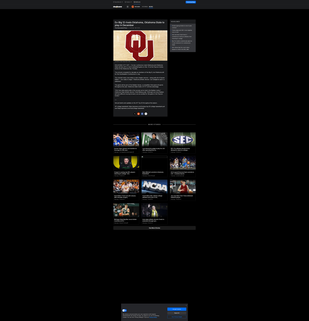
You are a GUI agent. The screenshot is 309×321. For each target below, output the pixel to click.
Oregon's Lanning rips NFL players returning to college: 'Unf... (124, 173)
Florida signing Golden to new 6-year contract (182, 26)
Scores (145, 6)
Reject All (176, 313)
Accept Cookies (177, 309)
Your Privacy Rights (177, 316)
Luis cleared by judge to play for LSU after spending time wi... (153, 149)
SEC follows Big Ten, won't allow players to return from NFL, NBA (180, 48)
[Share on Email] (146, 113)
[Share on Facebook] (142, 113)
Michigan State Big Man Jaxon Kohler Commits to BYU (125, 220)
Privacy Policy (153, 317)
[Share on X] (134, 113)
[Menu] (127, 6)
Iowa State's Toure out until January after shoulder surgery (125, 196)
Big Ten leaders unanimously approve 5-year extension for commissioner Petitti (182, 42)
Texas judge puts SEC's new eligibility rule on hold (182, 31)
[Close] (186, 305)
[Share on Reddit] (138, 113)
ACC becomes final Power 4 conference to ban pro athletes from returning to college (182, 36)
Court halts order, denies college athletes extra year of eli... (152, 196)
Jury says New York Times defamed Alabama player (182, 196)
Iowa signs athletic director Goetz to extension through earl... (153, 220)
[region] (154, 312)
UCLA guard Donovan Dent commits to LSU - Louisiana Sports (182, 173)
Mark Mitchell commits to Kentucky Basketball (153, 173)
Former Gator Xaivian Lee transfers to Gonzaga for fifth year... (125, 149)
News (151, 6)
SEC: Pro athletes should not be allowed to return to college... (180, 149)
